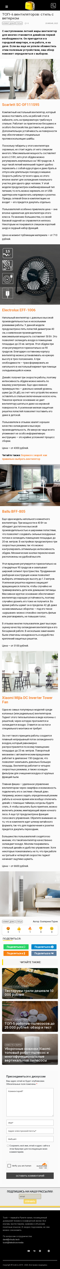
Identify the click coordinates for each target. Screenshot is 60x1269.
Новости (9, 1045)
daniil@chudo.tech (11, 1239)
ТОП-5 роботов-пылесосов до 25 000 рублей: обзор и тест (30, 1025)
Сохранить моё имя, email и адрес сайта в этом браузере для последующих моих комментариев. (29, 1148)
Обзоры (24, 987)
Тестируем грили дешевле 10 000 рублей (29, 992)
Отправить (30, 1201)
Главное (8, 987)
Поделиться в (15, 946)
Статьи (19, 23)
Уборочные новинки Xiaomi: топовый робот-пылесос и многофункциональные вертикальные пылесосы (28, 1054)
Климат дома (8, 23)
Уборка (26, 1019)
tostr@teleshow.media (13, 1242)
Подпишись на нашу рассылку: (30, 1191)
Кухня (16, 987)
